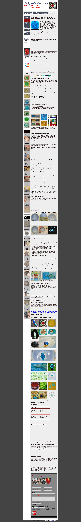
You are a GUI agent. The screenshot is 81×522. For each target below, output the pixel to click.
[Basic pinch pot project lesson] (27, 266)
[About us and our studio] (27, 18)
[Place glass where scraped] (52, 221)
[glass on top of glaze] (35, 233)
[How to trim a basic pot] (27, 150)
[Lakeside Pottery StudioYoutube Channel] (28, 67)
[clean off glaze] (43, 233)
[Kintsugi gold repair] (27, 55)
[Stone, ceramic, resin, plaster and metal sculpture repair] (27, 27)
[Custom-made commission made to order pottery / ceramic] (32, 14)
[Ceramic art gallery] (27, 24)
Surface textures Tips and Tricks (26, 205)
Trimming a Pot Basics (27, 143)
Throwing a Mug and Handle (26, 194)
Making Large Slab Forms (27, 239)
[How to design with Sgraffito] (27, 317)
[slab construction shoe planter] (27, 295)
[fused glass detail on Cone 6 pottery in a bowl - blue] (27, 104)
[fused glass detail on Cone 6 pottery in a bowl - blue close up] (27, 109)
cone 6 (49, 12)
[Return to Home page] (26, 14)
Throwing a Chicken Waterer (26, 184)
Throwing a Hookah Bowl (27, 174)
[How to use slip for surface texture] (27, 211)
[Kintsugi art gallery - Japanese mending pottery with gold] (27, 31)
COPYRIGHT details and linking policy (38, 520)
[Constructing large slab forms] (27, 245)
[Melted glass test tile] (36, 280)
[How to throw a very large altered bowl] (27, 160)
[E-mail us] (44, 14)
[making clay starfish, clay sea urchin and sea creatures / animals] (27, 255)
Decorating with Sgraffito (26, 309)
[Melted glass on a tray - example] (49, 279)
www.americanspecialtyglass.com (44, 142)
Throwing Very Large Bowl (27, 154)
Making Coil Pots (26, 269)
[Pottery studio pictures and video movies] (27, 21)
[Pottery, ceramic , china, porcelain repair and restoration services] (27, 34)
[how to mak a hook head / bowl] (27, 181)
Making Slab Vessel (27, 279)
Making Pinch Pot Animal (26, 259)
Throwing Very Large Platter (27, 164)
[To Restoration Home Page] (36, 4)
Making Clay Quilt (27, 220)
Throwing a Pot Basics (27, 135)
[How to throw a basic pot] (27, 140)
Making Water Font (27, 299)
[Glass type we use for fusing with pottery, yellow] (44, 126)
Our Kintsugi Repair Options (26, 57)
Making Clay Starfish (27, 249)
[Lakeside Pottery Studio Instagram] (28, 64)
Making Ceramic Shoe (26, 289)
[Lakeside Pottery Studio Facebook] (25, 64)
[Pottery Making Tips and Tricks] (38, 14)
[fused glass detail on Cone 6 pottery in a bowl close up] (27, 86)
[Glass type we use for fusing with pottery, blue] (44, 120)
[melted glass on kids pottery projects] (35, 398)
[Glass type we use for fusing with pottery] (35, 126)
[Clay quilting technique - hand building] (27, 226)
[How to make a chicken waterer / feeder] (27, 191)
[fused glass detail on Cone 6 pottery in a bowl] (27, 80)
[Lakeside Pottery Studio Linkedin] (25, 67)
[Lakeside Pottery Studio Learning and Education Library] (26, 42)
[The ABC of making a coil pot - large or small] (27, 275)
